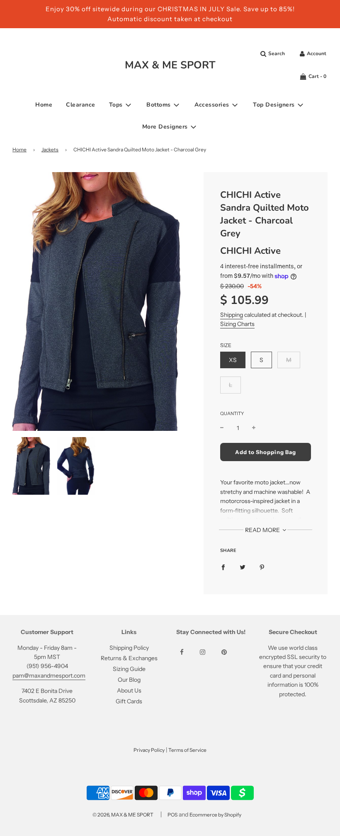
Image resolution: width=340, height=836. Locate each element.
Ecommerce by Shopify (215, 815)
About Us (129, 690)
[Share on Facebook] (223, 567)
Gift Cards (129, 701)
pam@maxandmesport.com (48, 675)
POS (172, 815)
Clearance (80, 105)
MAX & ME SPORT (170, 65)
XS (233, 360)
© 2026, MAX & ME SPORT (122, 815)
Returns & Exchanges (129, 658)
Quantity (232, 413)
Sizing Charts (237, 324)
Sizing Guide (129, 669)
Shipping (231, 314)
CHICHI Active (250, 251)
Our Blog (129, 679)
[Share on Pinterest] (262, 567)
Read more (263, 530)
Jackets (49, 149)
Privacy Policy (149, 750)
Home (43, 105)
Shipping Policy (129, 647)
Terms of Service (187, 750)
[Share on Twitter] (242, 567)
